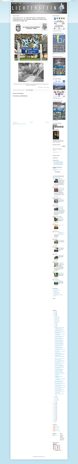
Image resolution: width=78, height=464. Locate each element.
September (56, 321)
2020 (55, 404)
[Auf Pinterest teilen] (32, 90)
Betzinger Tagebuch (57, 292)
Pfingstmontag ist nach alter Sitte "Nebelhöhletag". (59, 332)
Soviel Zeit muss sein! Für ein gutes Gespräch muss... (58, 381)
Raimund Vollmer (57, 430)
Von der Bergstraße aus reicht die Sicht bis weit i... (59, 334)
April (55, 396)
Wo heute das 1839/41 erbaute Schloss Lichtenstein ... (59, 336)
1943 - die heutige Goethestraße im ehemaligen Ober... (59, 361)
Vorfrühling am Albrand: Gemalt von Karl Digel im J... (59, 367)
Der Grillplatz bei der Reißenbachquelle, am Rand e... (59, 356)
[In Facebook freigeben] (31, 90)
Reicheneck (56, 272)
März (55, 397)
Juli (55, 323)
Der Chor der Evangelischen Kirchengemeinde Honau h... (59, 343)
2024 (55, 314)
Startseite (31, 122)
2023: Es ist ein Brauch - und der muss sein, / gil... (59, 392)
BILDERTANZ (56, 187)
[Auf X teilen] (30, 90)
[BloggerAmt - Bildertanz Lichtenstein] (55, 436)
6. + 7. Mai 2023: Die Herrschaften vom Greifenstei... (59, 379)
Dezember (56, 317)
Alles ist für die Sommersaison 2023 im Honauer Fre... (59, 339)
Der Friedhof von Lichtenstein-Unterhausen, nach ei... (59, 345)
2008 (55, 420)
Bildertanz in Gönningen (58, 216)
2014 (55, 412)
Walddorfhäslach (56, 231)
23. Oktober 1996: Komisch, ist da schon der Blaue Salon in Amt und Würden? (61, 208)
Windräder (55, 295)
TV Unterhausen (56, 293)
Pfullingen (55, 246)
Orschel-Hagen (56, 279)
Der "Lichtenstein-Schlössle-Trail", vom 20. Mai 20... (59, 349)
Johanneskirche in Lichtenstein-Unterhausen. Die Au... (59, 330)
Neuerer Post (15, 122)
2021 (55, 403)
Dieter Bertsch (57, 426)
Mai (55, 326)
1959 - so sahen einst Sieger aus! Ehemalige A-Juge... (59, 359)
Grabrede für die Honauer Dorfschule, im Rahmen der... (59, 372)
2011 (55, 416)
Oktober (56, 319)
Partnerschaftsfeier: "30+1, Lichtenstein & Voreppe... (58, 347)
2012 (55, 415)
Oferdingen (56, 239)
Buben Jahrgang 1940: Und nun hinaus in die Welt (61, 218)
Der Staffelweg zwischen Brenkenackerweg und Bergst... (59, 354)
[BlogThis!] (29, 90)
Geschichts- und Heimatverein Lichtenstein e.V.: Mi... (59, 390)
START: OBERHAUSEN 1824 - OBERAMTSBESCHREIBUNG (58, 162)
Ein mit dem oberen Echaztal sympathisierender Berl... (58, 370)
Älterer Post (47, 122)
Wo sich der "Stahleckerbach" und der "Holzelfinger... (59, 388)
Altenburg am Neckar (57, 198)
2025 (55, 313)
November (56, 318)
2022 (55, 402)
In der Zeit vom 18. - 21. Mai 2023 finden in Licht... (59, 352)
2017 (55, 408)
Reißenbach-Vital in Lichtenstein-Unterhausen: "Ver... (59, 363)
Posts (55, 150)
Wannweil (55, 254)
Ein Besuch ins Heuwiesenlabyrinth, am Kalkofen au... (58, 376)
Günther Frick (57, 429)
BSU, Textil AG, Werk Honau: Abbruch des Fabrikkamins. (59, 365)
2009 (55, 419)
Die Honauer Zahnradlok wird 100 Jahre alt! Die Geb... (59, 385)
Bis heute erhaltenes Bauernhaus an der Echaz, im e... (59, 383)
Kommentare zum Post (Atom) (21, 123)
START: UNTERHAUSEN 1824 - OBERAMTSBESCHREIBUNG (58, 164)
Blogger (43, 456)
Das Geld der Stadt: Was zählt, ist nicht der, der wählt (61, 189)
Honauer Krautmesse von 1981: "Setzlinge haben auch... (59, 328)
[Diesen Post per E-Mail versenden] (28, 90)
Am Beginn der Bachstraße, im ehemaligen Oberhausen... (59, 341)
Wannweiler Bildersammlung (58, 294)
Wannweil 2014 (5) (61, 255)
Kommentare (56, 152)
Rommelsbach (56, 205)
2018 (55, 407)
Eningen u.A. (56, 224)
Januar (56, 400)
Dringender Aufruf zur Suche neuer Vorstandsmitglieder (62, 233)
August (56, 322)
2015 (55, 411)
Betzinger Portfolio (57, 177)
